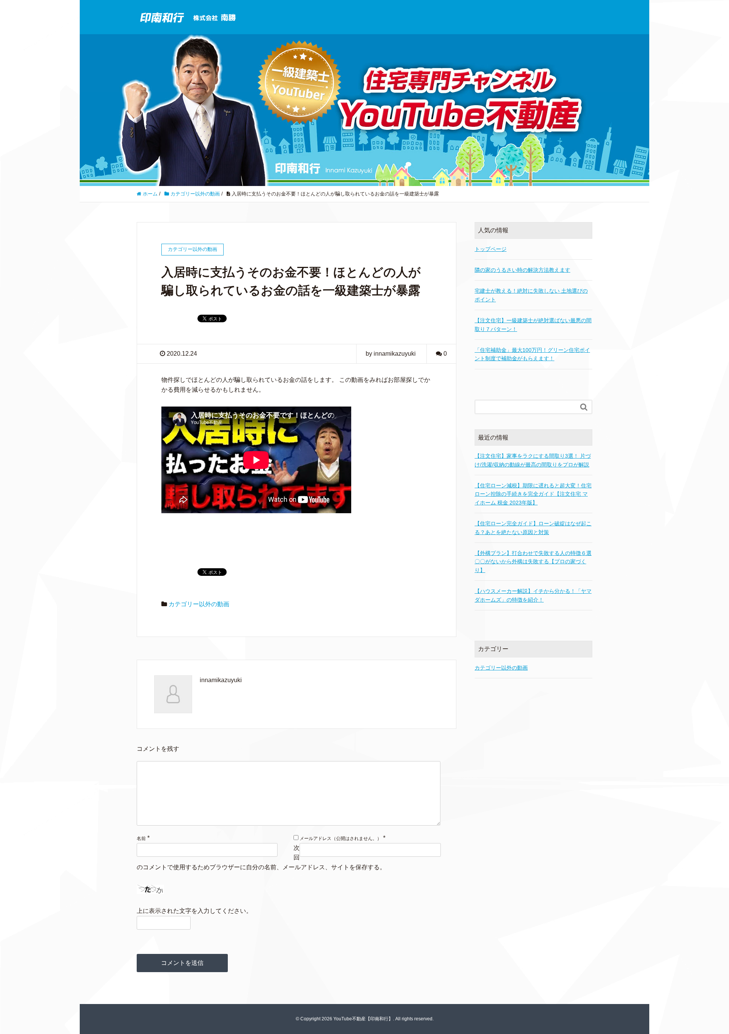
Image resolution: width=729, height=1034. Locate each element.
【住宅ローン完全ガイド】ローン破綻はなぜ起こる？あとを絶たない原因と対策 (533, 527)
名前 (141, 838)
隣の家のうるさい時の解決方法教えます (522, 270)
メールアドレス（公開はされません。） (341, 838)
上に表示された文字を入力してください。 (194, 911)
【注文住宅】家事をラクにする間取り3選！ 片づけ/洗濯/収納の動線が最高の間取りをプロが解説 (533, 460)
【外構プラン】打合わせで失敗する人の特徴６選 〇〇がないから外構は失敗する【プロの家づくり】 (533, 561)
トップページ (491, 249)
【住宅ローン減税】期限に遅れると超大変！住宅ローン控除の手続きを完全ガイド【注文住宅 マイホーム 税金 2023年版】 (533, 494)
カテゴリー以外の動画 (199, 604)
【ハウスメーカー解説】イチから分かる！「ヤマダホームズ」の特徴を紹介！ (533, 595)
